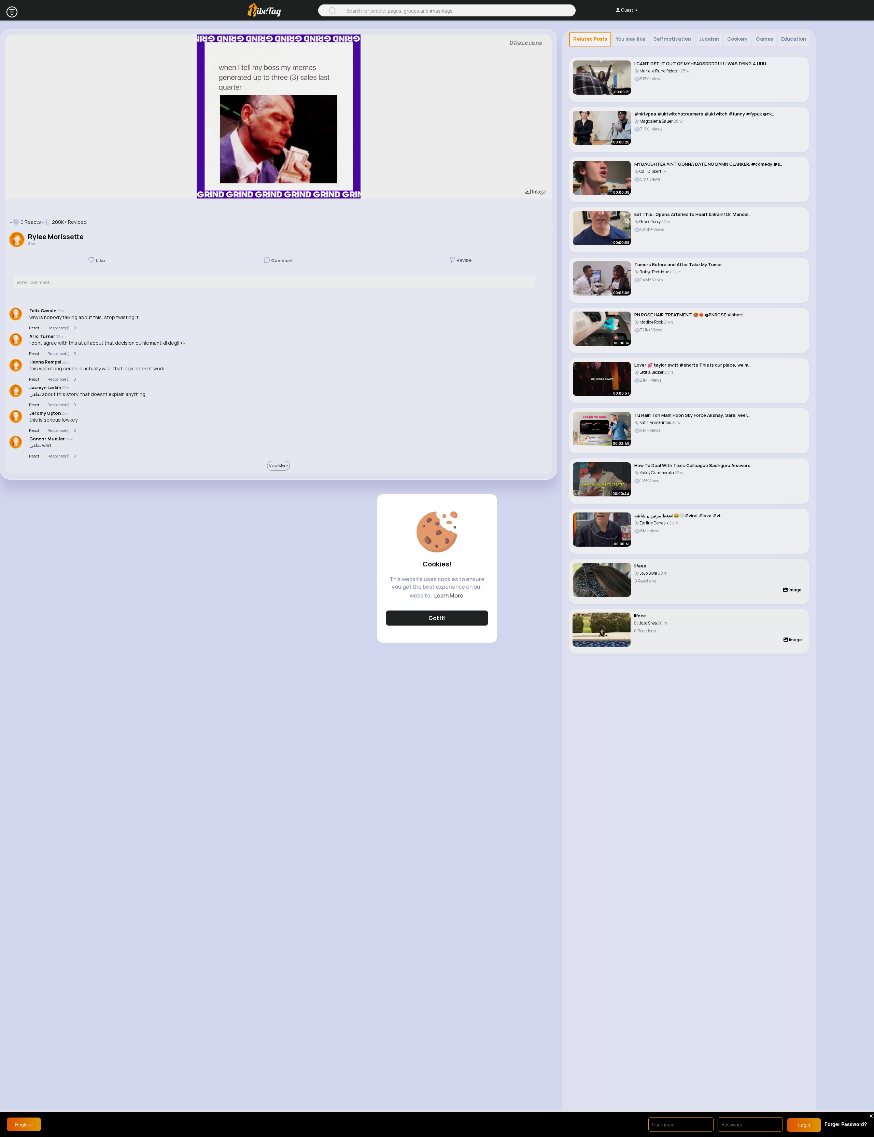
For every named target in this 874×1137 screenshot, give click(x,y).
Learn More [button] (448, 595)
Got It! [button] (437, 618)
